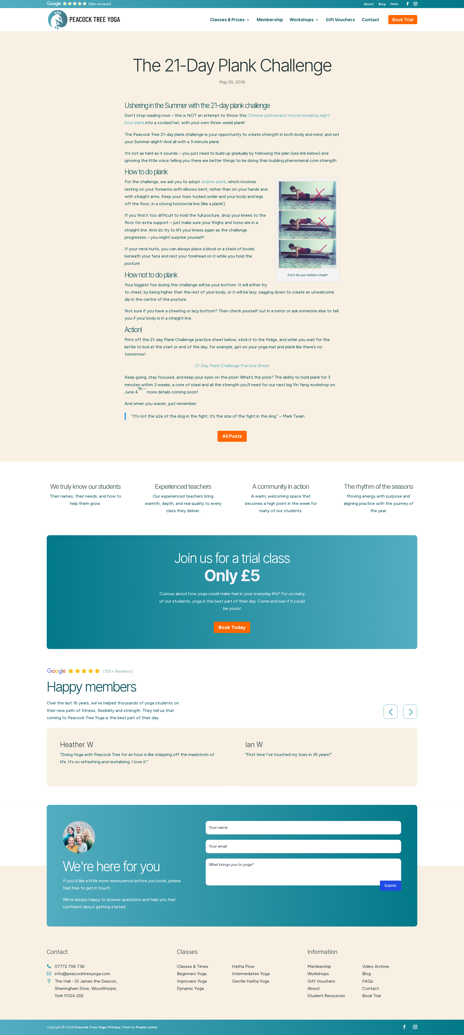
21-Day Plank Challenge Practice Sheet (232, 365)
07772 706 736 (70, 966)
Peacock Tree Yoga (90, 1027)
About (369, 4)
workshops (302, 20)
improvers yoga (192, 981)
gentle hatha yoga (250, 981)
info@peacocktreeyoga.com (82, 973)
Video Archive (375, 966)
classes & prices (227, 20)
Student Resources (326, 995)
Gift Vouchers (321, 981)
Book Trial (402, 19)
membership (270, 20)
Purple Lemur (146, 1027)
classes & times (192, 966)
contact (370, 20)
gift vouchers (340, 20)
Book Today (232, 627)
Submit (391, 885)
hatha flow (243, 966)
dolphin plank (213, 181)
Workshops (318, 973)
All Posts (232, 436)
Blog (382, 4)
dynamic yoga (190, 988)
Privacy (114, 1027)
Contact (370, 988)
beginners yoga (191, 973)
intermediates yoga (251, 973)
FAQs (394, 4)
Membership (319, 966)
